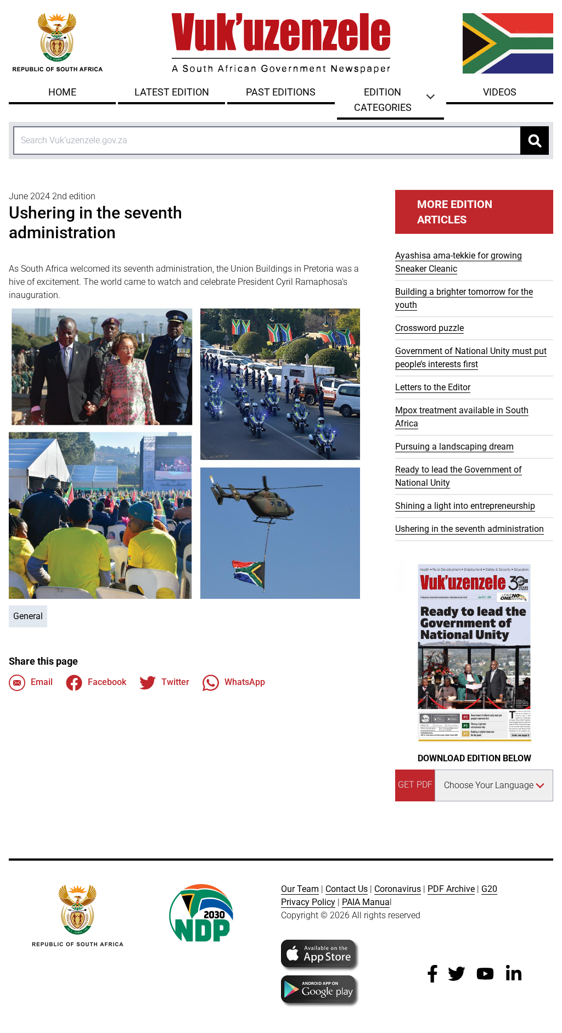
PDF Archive (451, 889)
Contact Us (346, 889)
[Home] (281, 43)
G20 (489, 889)
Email (42, 682)
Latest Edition (171, 92)
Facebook (107, 682)
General (28, 616)
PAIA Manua (366, 902)
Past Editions (281, 92)
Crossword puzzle (429, 328)
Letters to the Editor (432, 387)
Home (62, 92)
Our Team (300, 889)
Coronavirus (397, 889)
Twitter (175, 682)
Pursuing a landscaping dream (454, 446)
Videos (499, 92)
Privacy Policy (308, 902)
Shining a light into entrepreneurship (465, 506)
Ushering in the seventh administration (469, 529)
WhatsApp (244, 682)
